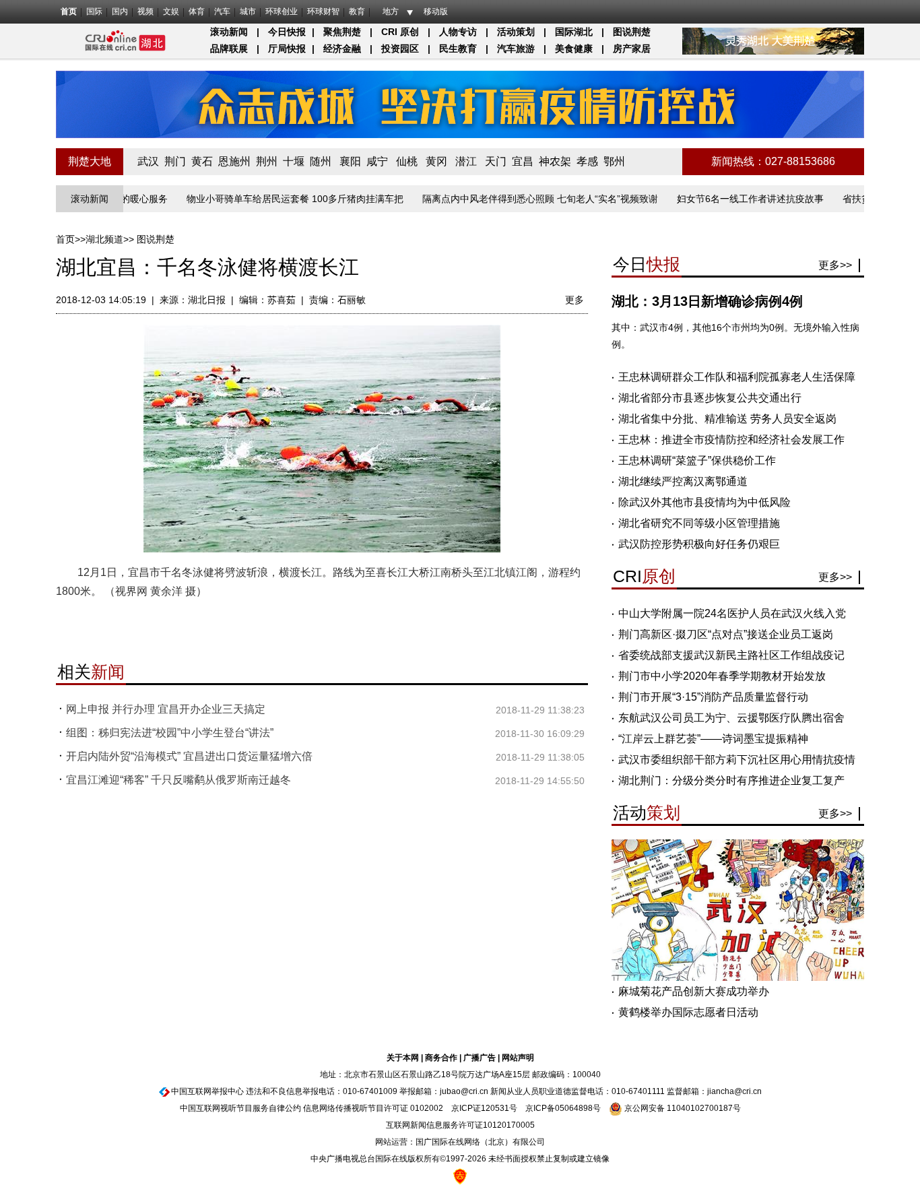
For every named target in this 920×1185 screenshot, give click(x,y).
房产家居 (632, 48)
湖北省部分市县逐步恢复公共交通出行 (709, 398)
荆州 (266, 161)
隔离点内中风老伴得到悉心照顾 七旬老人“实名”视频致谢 (516, 198)
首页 (69, 11)
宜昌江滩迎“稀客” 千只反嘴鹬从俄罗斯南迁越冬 (178, 780)
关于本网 (403, 1057)
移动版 (436, 11)
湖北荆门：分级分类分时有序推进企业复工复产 (731, 780)
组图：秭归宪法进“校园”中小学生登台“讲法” (169, 732)
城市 (248, 11)
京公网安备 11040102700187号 (681, 1108)
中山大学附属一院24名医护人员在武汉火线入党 (732, 613)
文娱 (171, 11)
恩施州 (234, 161)
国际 (94, 11)
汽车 (222, 11)
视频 (145, 11)
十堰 (293, 161)
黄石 (202, 161)
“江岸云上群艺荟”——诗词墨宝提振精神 (713, 738)
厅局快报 (287, 48)
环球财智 (323, 11)
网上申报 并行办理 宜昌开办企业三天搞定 (165, 709)
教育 (357, 11)
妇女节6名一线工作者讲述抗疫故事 (726, 198)
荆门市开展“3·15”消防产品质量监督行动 (713, 697)
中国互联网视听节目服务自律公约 (240, 1108)
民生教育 (458, 48)
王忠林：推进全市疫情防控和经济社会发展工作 (731, 439)
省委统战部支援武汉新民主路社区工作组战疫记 (731, 655)
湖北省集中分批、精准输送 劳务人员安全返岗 (727, 418)
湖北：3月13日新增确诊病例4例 (707, 301)
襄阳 (350, 161)
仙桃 (407, 161)
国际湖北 (574, 31)
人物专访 (458, 31)
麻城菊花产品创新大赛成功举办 (693, 991)
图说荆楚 (632, 31)
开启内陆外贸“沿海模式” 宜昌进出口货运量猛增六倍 (189, 756)
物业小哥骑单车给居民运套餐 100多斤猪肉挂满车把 (271, 198)
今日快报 (287, 31)
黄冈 (436, 161)
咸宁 (377, 161)
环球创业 (281, 11)
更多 (574, 299)
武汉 (148, 161)
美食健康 (574, 48)
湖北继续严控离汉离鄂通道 (683, 481)
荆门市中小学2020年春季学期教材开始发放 (722, 676)
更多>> (835, 265)
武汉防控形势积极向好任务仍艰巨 (699, 544)
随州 (320, 161)
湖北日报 (207, 299)
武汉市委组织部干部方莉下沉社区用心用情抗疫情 (736, 759)
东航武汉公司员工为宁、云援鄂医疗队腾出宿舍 (731, 718)
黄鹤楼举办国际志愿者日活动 (688, 1012)
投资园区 (400, 48)
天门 (495, 161)
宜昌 (522, 161)
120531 (495, 1108)
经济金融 (342, 48)
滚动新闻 (229, 31)
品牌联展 (229, 48)
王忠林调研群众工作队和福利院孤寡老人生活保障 (736, 377)
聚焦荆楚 (342, 31)
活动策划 (516, 31)
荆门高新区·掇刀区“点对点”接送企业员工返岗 (725, 634)
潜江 (466, 161)
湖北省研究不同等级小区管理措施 (699, 523)
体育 (197, 11)
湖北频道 (104, 239)
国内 (120, 11)
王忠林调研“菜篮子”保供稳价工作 (697, 460)
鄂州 (614, 161)
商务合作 (441, 1057)
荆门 (175, 161)
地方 (391, 11)
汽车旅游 (516, 48)
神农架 (555, 161)
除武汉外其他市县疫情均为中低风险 (704, 502)
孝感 (587, 161)
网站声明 (518, 1057)
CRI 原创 (400, 31)
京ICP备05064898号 (563, 1108)
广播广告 (479, 1057)
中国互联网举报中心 (207, 1091)
